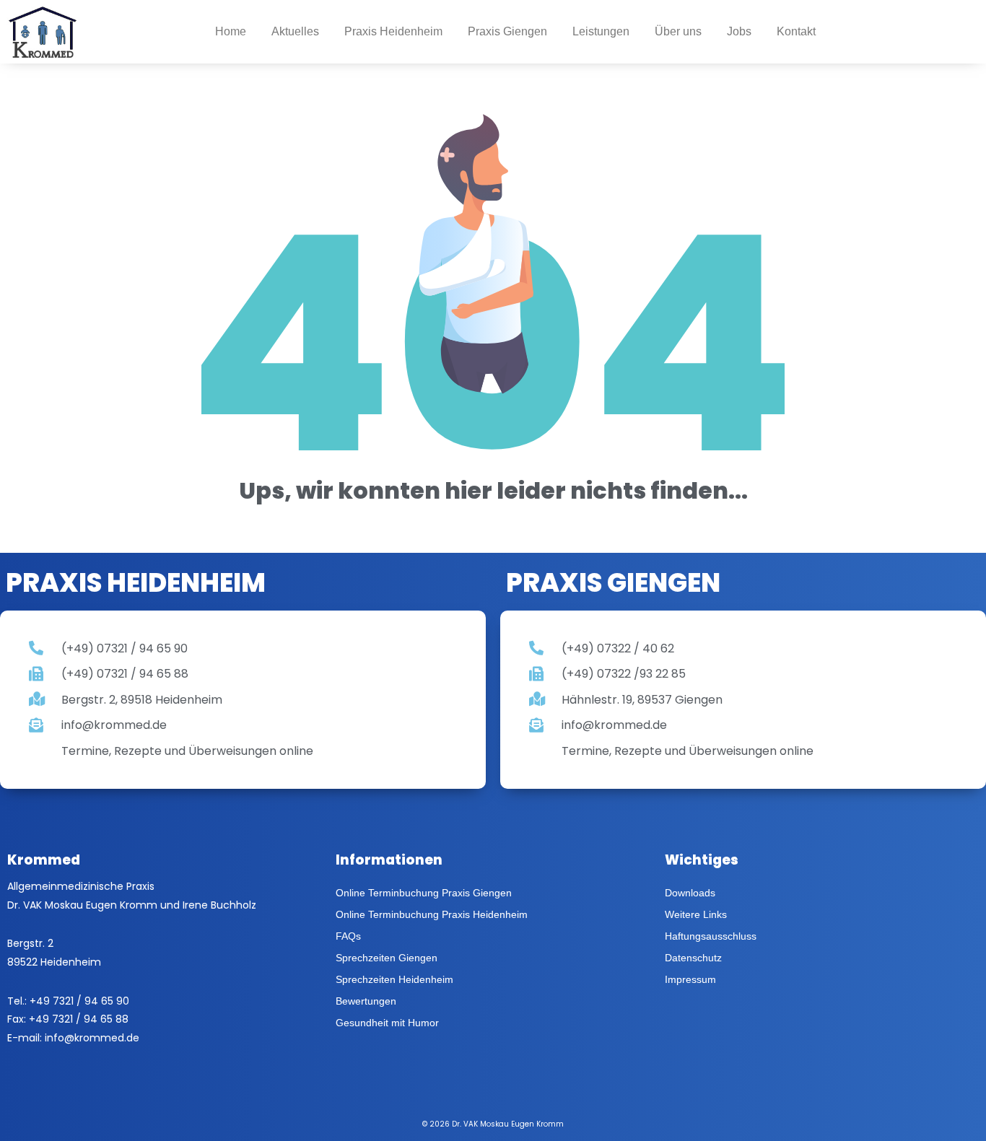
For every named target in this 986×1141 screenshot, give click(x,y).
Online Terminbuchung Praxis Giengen (424, 893)
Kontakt (796, 31)
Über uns (678, 31)
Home (230, 31)
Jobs (739, 31)
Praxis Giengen (507, 31)
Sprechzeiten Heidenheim (394, 979)
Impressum (690, 979)
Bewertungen (366, 1001)
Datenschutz (693, 957)
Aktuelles (295, 31)
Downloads (690, 893)
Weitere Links (696, 914)
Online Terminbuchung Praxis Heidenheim (432, 914)
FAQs (348, 936)
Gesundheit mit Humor (387, 1022)
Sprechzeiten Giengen (386, 957)
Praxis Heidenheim (393, 31)
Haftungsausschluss (710, 936)
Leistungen (600, 31)
